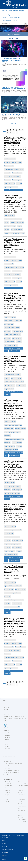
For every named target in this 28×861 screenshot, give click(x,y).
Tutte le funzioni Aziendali (12, 493)
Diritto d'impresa (9, 788)
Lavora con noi (8, 714)
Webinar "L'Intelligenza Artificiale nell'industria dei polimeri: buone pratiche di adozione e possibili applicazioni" (15, 199)
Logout (4, 859)
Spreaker (7, 742)
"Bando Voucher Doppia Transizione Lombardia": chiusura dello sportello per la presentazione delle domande (14, 243)
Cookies (4, 840)
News (14, 123)
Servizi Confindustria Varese (11, 772)
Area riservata (5, 855)
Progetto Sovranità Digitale (11, 114)
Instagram (7, 737)
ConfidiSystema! (8, 761)
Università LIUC (7, 768)
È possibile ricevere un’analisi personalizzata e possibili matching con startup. (14, 64)
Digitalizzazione (9, 785)
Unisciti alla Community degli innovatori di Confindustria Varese (13, 88)
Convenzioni (8, 783)
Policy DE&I (4, 846)
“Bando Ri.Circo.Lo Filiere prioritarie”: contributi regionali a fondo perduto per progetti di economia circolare (15, 508)
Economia (7, 790)
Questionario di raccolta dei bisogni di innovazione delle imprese (11, 60)
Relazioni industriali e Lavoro (21, 799)
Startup (8, 394)
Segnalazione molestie (7, 849)
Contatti (14, 20)
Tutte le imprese (17, 180)
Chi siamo (6, 707)
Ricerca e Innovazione (9, 11)
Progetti (21, 11)
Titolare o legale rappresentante (14, 233)
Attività (5, 705)
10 (13, 132)
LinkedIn (7, 739)
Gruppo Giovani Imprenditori (12, 766)
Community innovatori (9, 15)
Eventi (19, 781)
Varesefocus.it (7, 775)
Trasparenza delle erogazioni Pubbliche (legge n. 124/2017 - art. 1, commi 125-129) (15, 717)
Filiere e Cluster (15, 351)
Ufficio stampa (22, 819)
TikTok (6, 744)
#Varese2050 (7, 20)
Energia (7, 795)
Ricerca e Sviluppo (16, 229)
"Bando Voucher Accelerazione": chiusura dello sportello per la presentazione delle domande (14, 569)
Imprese (6, 712)
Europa (8, 499)
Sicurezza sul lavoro (21, 812)
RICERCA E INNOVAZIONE (13, 34)
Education (7, 792)
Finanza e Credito (23, 785)
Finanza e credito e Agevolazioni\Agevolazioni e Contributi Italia (13, 162)
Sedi (5, 721)
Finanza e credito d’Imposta (11, 18)
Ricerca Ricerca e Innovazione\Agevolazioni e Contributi (13, 176)
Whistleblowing (5, 852)
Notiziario (20, 790)
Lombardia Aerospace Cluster (12, 770)
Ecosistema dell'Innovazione (14, 190)
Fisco (19, 788)
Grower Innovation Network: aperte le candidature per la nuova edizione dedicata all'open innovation (15, 360)
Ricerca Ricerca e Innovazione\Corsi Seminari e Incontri (13, 219)
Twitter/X (7, 746)
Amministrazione (10, 183)
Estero (6, 799)
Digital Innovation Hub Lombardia (13, 763)
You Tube (7, 749)
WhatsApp (7, 733)
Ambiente (7, 781)
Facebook (7, 735)
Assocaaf (6, 759)
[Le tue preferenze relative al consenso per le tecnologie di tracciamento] (25, 858)
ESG (7, 351)
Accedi (5, 703)
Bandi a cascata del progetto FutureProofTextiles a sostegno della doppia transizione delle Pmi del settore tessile (14, 465)
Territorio (20, 817)
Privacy (4, 843)
